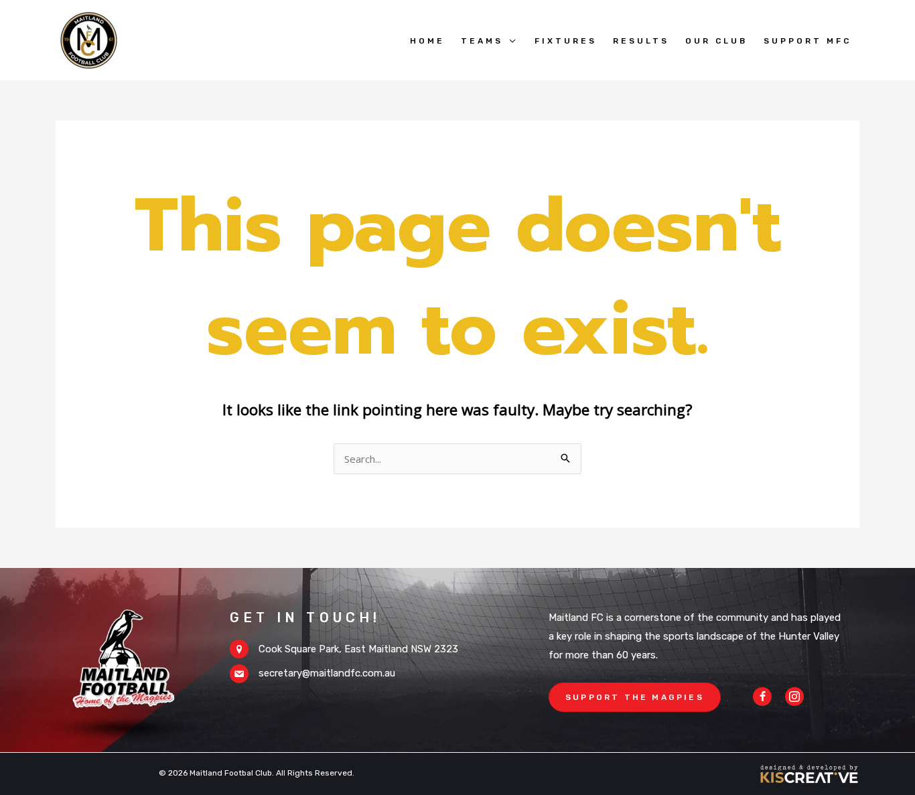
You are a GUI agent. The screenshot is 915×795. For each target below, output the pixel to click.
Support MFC (807, 41)
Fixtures (566, 41)
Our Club (716, 41)
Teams (482, 41)
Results (641, 41)
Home (427, 41)
